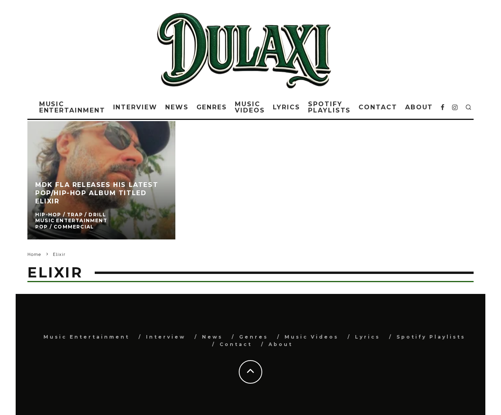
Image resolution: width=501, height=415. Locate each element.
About (419, 107)
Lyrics (287, 107)
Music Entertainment (72, 107)
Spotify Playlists (329, 107)
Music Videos (250, 107)
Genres (211, 107)
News (177, 107)
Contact (378, 107)
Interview (135, 107)
